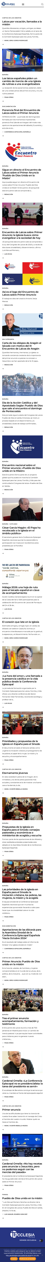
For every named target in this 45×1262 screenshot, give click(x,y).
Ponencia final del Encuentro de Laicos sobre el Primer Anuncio (21, 111)
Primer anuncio (11, 1109)
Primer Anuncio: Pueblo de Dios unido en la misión (21, 963)
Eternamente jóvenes (15, 773)
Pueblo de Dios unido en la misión (22, 1198)
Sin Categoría (8, 339)
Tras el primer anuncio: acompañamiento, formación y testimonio (20, 1021)
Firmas (5, 1194)
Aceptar (14, 1259)
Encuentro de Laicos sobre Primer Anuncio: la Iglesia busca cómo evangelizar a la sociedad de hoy (22, 235)
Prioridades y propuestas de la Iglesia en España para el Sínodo (21, 743)
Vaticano (13, 524)
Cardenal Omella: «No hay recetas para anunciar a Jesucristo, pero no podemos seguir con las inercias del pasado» (22, 1168)
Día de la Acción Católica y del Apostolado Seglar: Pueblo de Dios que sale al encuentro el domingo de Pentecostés (22, 407)
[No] (42, 1255)
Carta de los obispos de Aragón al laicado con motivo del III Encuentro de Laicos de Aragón (21, 346)
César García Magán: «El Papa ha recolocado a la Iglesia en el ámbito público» (21, 530)
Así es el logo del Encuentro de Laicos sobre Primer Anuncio (20, 293)
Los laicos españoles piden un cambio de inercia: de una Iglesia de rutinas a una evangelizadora (21, 81)
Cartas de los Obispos (11, 18)
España (5, 74)
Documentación (9, 106)
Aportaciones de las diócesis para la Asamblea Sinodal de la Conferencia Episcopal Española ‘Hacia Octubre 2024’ (21, 934)
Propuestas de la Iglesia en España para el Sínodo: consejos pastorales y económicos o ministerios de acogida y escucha (21, 831)
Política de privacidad (27, 1259)
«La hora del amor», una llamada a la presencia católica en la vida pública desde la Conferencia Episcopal (22, 680)
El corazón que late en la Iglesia (20, 621)
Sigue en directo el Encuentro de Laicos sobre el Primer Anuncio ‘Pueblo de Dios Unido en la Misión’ (21, 174)
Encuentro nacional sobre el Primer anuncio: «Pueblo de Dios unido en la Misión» (21, 468)
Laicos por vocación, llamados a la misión (22, 23)
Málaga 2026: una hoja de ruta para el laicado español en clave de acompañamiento (20, 590)
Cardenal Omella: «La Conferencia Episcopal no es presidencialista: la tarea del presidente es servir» (22, 1083)
